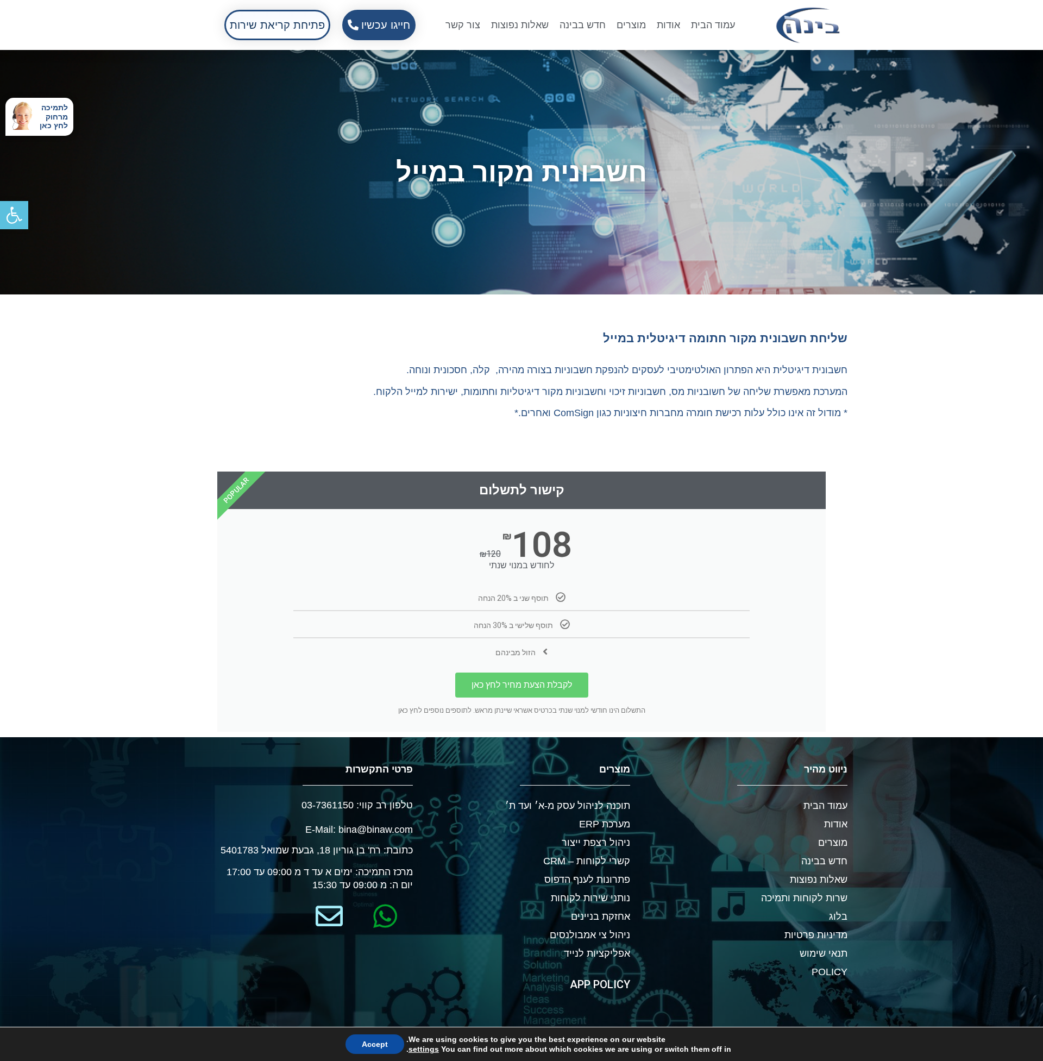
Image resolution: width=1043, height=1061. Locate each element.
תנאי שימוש (823, 953)
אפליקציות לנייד (597, 953)
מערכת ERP (604, 824)
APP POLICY (600, 984)
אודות (668, 25)
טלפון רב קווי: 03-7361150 (357, 805)
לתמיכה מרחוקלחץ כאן (54, 116)
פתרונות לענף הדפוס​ (587, 879)
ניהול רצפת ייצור (596, 842)
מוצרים (631, 25)
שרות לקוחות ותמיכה (804, 898)
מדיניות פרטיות (815, 935)
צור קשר (462, 25)
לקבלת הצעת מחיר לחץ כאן (522, 685)
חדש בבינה (583, 25)
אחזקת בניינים (600, 916)
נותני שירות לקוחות (590, 898)
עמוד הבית (713, 25)
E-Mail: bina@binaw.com (359, 829)
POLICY (829, 971)
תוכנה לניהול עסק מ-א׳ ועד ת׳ (567, 805)
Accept (375, 1044)
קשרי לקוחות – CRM (586, 861)
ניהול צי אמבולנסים (590, 935)
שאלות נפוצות (520, 25)
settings (424, 1049)
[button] (14, 215)
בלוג (838, 916)
